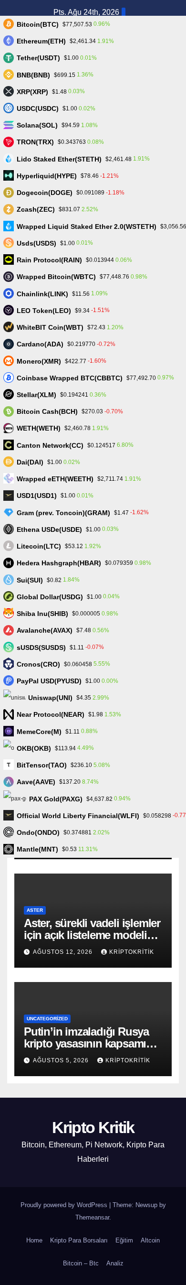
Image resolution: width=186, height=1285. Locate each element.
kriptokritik (131, 952)
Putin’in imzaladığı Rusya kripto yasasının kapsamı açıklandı (86, 1043)
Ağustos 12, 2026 (63, 952)
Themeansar (92, 1217)
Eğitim (124, 1240)
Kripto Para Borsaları (79, 1240)
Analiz (115, 1263)
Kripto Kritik (93, 1127)
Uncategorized (47, 1018)
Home (34, 1240)
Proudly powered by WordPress (65, 1205)
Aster (35, 910)
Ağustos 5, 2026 (62, 1060)
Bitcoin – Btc (81, 1263)
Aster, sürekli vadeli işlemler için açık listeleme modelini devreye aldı (92, 935)
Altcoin (150, 1240)
